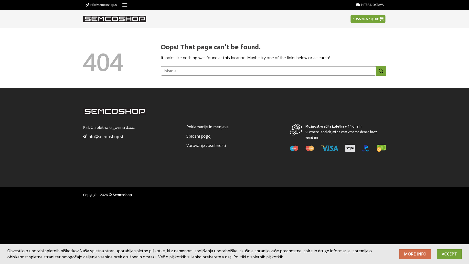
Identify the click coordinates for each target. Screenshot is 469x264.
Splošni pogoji (199, 136)
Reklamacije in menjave (207, 127)
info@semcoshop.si (103, 5)
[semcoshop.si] (116, 19)
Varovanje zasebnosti (206, 145)
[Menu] (124, 5)
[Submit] (381, 71)
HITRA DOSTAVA (372, 5)
